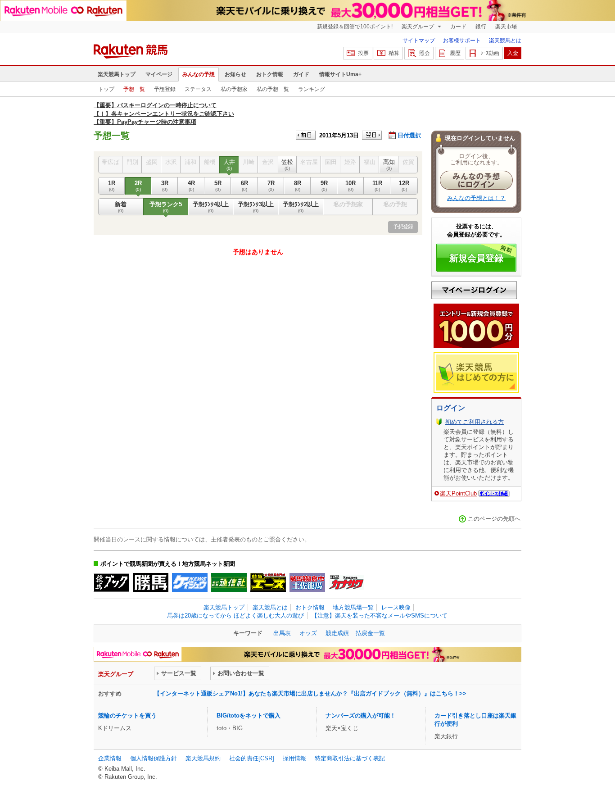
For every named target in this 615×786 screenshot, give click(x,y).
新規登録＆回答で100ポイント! (355, 26)
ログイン (450, 408)
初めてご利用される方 (474, 421)
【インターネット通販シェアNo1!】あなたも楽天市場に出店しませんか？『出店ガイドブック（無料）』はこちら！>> (310, 693)
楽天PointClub (458, 493)
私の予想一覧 (273, 89)
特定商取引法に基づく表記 (350, 758)
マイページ (158, 74)
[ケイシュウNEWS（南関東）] (190, 582)
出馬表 (282, 633)
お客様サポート (462, 40)
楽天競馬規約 (203, 758)
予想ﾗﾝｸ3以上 (256, 207)
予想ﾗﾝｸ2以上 (301, 207)
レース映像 (396, 607)
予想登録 (165, 89)
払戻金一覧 (370, 633)
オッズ (308, 633)
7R (271, 186)
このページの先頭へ (494, 518)
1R (111, 186)
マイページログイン (474, 290)
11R (377, 186)
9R (324, 186)
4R (191, 186)
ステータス (198, 89)
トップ (106, 89)
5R (218, 186)
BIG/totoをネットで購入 (248, 715)
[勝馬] (150, 582)
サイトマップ (418, 40)
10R (350, 186)
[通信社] (229, 582)
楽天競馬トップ (117, 74)
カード (458, 26)
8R (297, 186)
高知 (389, 165)
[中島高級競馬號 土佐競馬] (307, 582)
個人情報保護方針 (153, 758)
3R (164, 186)
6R (244, 186)
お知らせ (235, 74)
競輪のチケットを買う (127, 715)
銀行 (480, 26)
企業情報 (110, 758)
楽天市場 (506, 26)
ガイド (301, 74)
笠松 (287, 165)
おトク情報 (269, 74)
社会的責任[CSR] (251, 758)
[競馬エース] (268, 582)
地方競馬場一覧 (353, 607)
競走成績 (337, 633)
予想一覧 (134, 89)
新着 (121, 207)
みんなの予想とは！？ (476, 198)
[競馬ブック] (111, 582)
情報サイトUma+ (340, 74)
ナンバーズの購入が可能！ (361, 715)
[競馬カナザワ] (346, 582)
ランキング (311, 89)
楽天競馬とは (505, 40)
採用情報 (294, 758)
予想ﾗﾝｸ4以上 (211, 207)
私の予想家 (234, 89)
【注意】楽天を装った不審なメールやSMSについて (380, 615)
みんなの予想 (198, 74)
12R (404, 186)
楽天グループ (418, 26)
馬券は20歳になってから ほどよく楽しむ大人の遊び (235, 615)
